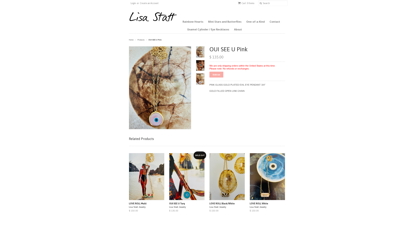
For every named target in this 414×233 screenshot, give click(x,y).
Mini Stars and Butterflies (224, 21)
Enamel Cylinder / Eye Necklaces (208, 29)
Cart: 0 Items (248, 3)
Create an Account (149, 3)
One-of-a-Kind (255, 21)
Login (133, 3)
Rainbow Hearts (193, 21)
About (238, 29)
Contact (275, 21)
